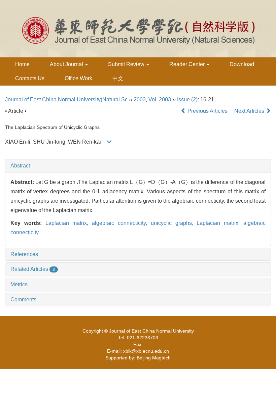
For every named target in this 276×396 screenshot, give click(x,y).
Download (242, 64)
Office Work (78, 78)
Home (22, 64)
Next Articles (250, 111)
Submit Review (127, 64)
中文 (117, 78)
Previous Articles (207, 111)
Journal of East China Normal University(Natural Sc (66, 99)
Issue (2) (187, 99)
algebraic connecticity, (121, 223)
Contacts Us (29, 78)
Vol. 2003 (159, 99)
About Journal (67, 64)
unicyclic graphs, (174, 223)
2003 (140, 99)
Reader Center (187, 64)
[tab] (138, 165)
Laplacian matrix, (68, 223)
